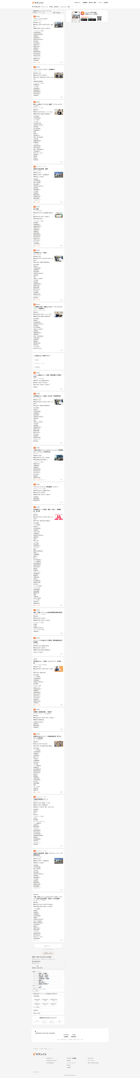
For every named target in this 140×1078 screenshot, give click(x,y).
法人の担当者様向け (50, 1062)
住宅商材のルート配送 (40, 252)
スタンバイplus (91, 1060)
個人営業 (36, 209)
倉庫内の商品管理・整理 (40, 169)
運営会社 (69, 1065)
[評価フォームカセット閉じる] (63, 1017)
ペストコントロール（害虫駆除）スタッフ (45, 487)
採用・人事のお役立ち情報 (93, 1062)
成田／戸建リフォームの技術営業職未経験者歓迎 (47, 612)
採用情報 (69, 1067)
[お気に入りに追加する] (61, 62)
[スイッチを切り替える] (43, 12)
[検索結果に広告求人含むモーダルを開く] (36, 12)
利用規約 (69, 1060)
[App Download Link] (84, 20)
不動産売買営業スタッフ (40, 799)
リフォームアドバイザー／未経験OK (44, 69)
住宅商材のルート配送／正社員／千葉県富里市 (47, 396)
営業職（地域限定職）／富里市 (42, 712)
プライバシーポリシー (71, 1062)
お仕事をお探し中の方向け (51, 1060)
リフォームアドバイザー (40, 19)
